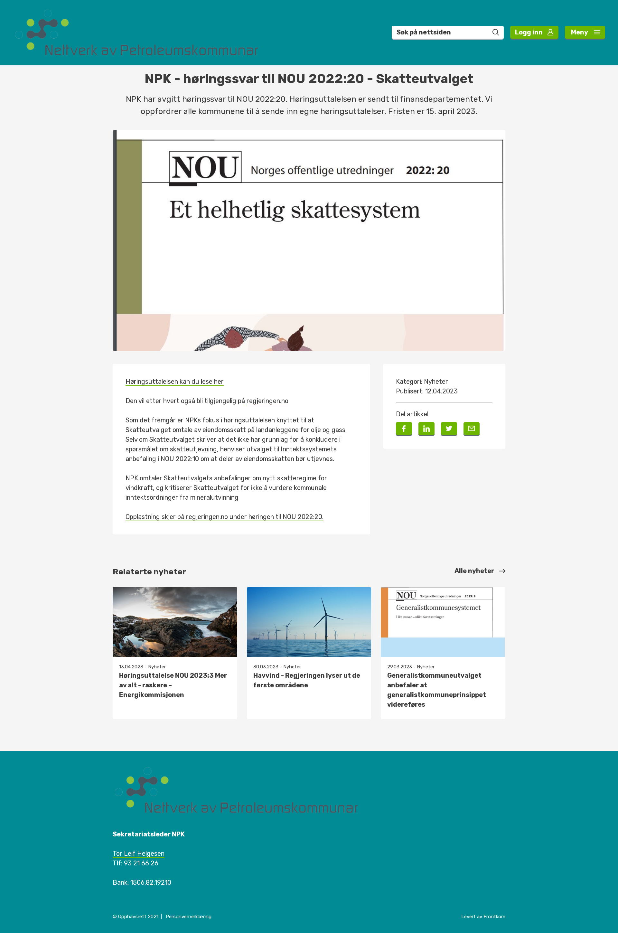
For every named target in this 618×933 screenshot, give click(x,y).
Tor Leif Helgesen (138, 853)
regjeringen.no (267, 401)
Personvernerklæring (188, 916)
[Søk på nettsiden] (496, 32)
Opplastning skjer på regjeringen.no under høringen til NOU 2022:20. (224, 517)
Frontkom (494, 916)
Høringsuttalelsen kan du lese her (175, 381)
